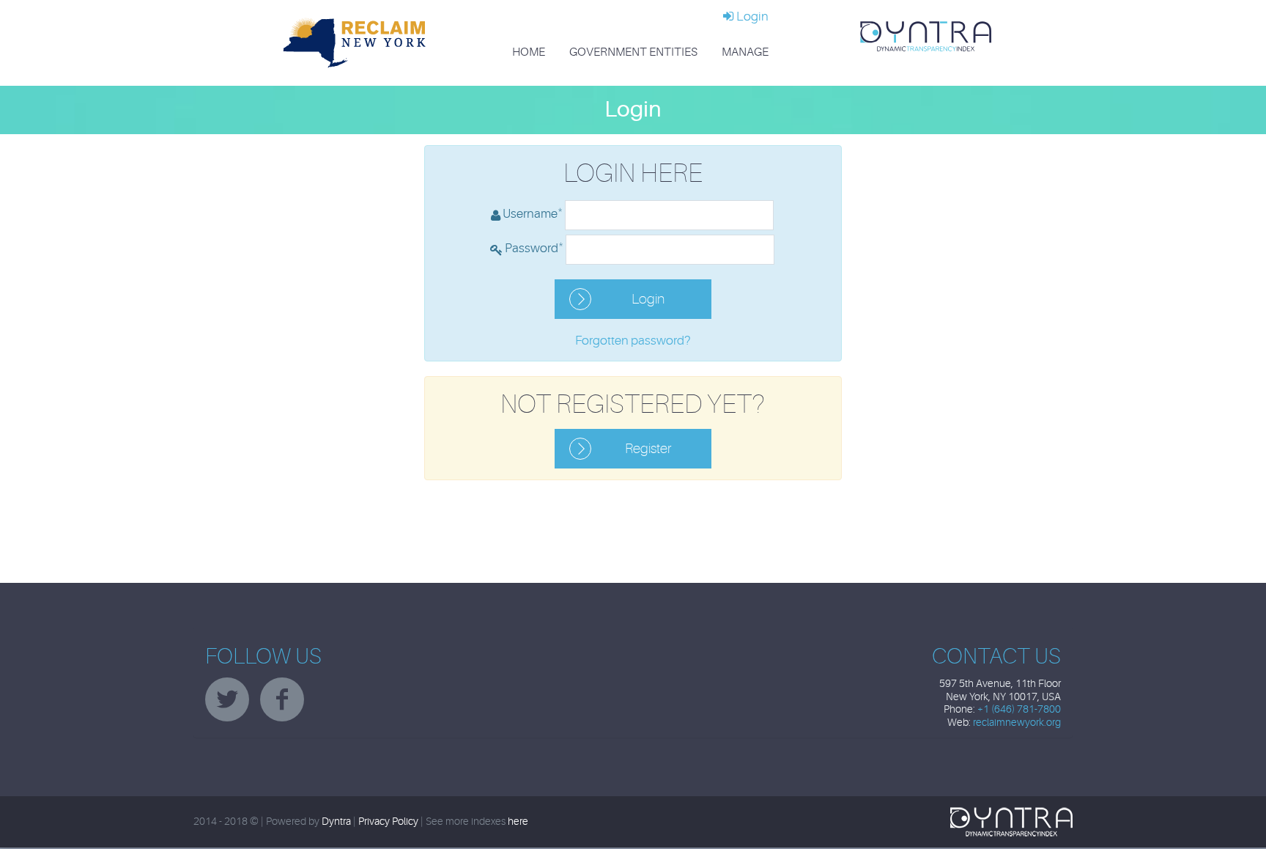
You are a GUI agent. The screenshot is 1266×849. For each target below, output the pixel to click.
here (518, 821)
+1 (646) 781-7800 (1019, 709)
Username (533, 212)
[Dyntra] (926, 35)
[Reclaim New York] (354, 42)
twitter (227, 699)
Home (528, 52)
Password (534, 246)
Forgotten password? (633, 341)
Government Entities (633, 52)
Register (648, 449)
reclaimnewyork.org (1017, 722)
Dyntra (336, 821)
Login (751, 16)
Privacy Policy (388, 821)
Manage (745, 52)
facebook (282, 699)
